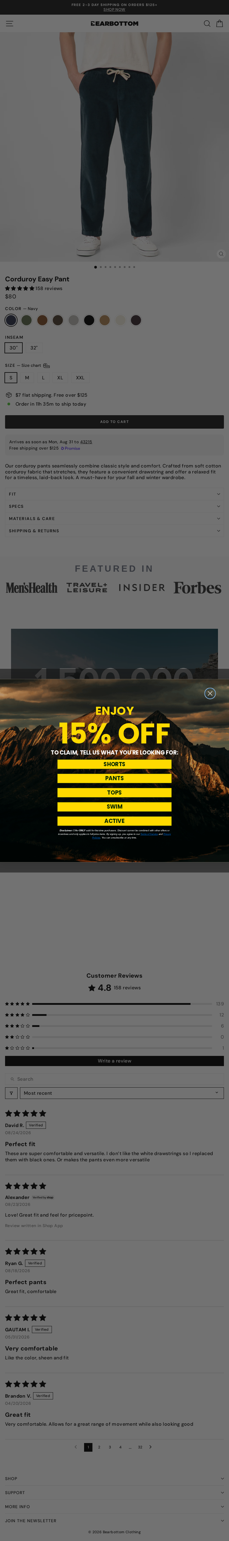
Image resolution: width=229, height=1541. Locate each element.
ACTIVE (114, 820)
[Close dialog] (210, 693)
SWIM (115, 806)
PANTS (114, 778)
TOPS (114, 792)
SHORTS (114, 764)
